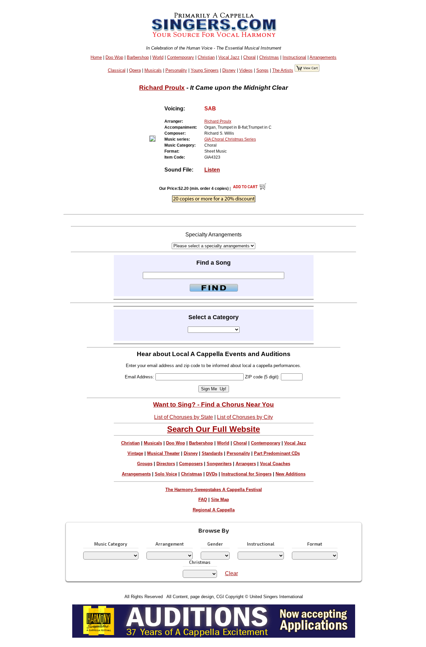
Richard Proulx (162, 87)
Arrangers (246, 463)
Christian (206, 57)
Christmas (269, 57)
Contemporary (180, 57)
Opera (135, 70)
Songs (262, 70)
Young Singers (205, 70)
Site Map (220, 499)
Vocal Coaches (275, 463)
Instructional (294, 57)
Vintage (135, 453)
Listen (212, 170)
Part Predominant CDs (277, 453)
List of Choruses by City (245, 417)
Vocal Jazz (229, 57)
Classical (116, 70)
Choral (249, 57)
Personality (176, 70)
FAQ (202, 499)
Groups (144, 463)
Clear (231, 573)
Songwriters (219, 463)
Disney (229, 70)
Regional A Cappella (214, 509)
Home (96, 57)
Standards (212, 453)
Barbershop (138, 57)
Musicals (153, 70)
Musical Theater (163, 453)
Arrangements (323, 57)
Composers (191, 463)
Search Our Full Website (213, 429)
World (157, 57)
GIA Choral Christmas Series (230, 139)
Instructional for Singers (246, 473)
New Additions (291, 473)
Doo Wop (114, 57)
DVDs (211, 473)
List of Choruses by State (183, 417)
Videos (246, 70)
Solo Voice (166, 473)
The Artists (282, 70)
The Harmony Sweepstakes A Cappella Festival (213, 489)
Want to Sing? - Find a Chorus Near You (213, 404)
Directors (165, 463)
